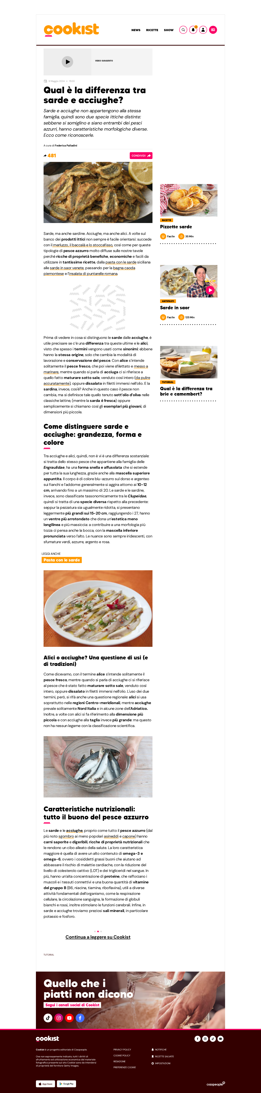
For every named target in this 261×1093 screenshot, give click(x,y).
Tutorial (49, 954)
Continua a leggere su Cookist (98, 937)
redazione (119, 1061)
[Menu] (213, 30)
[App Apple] (45, 1083)
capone (128, 836)
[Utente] (203, 30)
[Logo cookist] (71, 29)
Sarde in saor (175, 307)
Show (168, 30)
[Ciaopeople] (216, 1084)
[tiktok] (48, 1018)
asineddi (111, 836)
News (135, 30)
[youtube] (69, 1018)
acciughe (74, 830)
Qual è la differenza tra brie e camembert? (186, 391)
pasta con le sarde (120, 262)
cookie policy (121, 1055)
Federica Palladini (66, 145)
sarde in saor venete (67, 267)
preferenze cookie (124, 1067)
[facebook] (80, 1018)
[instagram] (58, 1018)
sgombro (66, 836)
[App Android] (66, 1083)
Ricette (152, 30)
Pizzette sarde (176, 226)
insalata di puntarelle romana (93, 273)
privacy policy (122, 1049)
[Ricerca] (183, 30)
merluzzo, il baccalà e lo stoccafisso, (82, 244)
